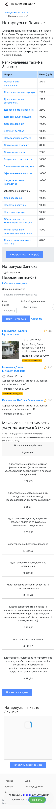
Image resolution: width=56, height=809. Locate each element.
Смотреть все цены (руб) (24, 254)
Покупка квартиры (14, 212)
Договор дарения (14, 123)
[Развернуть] (48, 4)
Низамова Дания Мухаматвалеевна (13, 369)
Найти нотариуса (16, 318)
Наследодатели (34, 786)
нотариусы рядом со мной (28, 764)
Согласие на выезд (15, 152)
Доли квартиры (13, 197)
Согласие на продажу (16, 145)
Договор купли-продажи (18, 116)
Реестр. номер (6, 303)
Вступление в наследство (18, 159)
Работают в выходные (14, 283)
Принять (37, 799)
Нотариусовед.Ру (23, 4)
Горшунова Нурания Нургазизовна (15, 332)
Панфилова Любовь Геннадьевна (23, 400)
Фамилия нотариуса (13, 289)
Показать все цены (17, 692)
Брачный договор (14, 130)
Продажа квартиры (15, 205)
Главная (8, 780)
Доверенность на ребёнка (19, 109)
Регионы (9, 786)
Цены (28, 780)
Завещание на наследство (19, 166)
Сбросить (36, 318)
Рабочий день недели (33, 301)
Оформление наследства (18, 173)
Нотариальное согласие (17, 137)
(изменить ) (22, 16)
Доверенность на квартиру (19, 92)
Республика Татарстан (16, 12)
